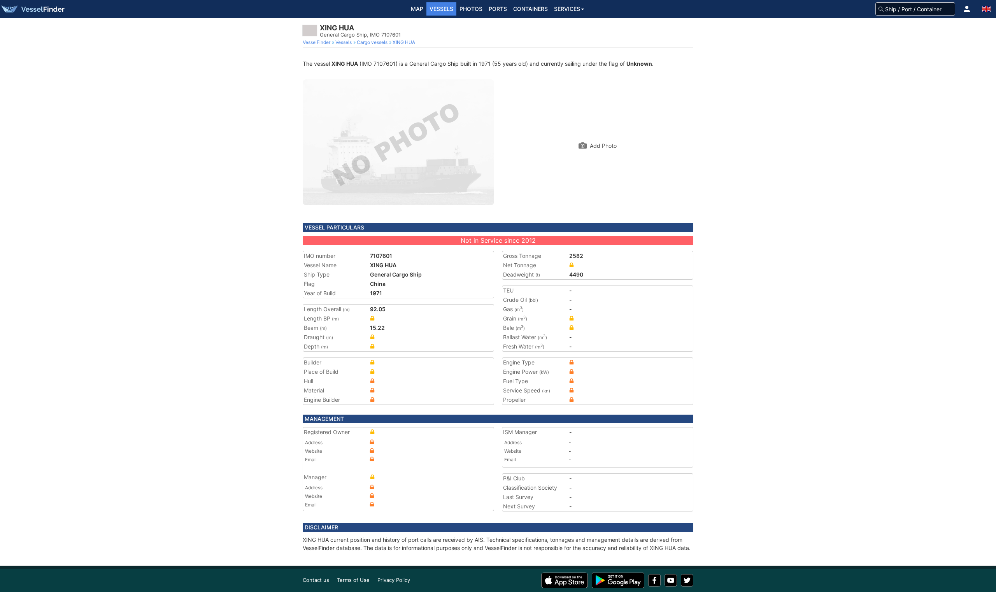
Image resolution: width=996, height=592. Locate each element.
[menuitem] (317, 42)
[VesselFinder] (32, 9)
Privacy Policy (393, 580)
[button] (967, 9)
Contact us (316, 580)
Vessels (441, 8)
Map (417, 8)
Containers (530, 8)
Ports (498, 8)
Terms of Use (353, 580)
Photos (470, 8)
